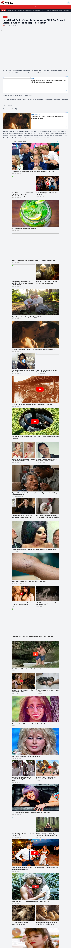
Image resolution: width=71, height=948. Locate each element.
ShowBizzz (61, 7)
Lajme (4, 7)
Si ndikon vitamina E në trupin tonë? (12, 10)
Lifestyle (28, 7)
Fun (45, 7)
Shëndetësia (37, 7)
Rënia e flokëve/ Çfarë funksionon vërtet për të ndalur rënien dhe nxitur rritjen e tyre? (44, 10)
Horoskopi (52, 7)
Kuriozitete (19, 7)
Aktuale (11, 7)
